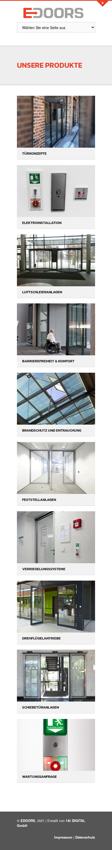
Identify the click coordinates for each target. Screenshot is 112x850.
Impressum (63, 837)
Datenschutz (85, 837)
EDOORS (28, 820)
